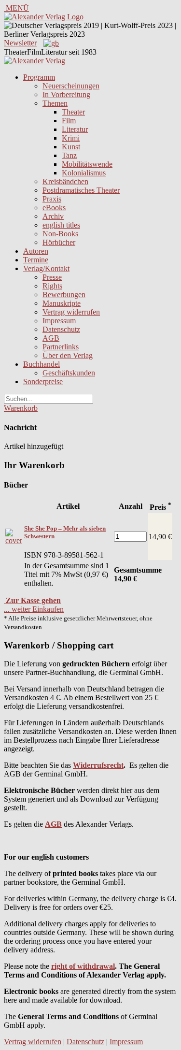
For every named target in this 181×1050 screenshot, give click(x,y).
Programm (39, 77)
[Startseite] (34, 61)
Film (69, 120)
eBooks (54, 207)
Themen (55, 103)
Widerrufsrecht (98, 765)
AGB (50, 338)
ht (63, 966)
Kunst (71, 147)
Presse (52, 277)
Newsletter (20, 43)
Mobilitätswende (87, 164)
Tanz (69, 155)
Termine (35, 260)
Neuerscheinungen (70, 86)
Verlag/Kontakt (46, 268)
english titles (61, 225)
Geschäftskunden (68, 373)
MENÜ (16, 8)
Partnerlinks (60, 347)
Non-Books (60, 234)
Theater (73, 112)
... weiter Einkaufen (34, 609)
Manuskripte (61, 303)
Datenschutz (61, 329)
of (71, 966)
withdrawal (96, 966)
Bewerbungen (63, 294)
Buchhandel (41, 364)
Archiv (53, 216)
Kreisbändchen (65, 181)
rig (55, 966)
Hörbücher (58, 242)
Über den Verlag (67, 355)
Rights (52, 286)
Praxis (51, 199)
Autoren (35, 251)
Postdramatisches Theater (81, 190)
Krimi (71, 138)
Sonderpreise (43, 381)
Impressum (59, 320)
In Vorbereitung (66, 94)
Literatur (75, 129)
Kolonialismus (84, 173)
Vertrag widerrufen (71, 312)
